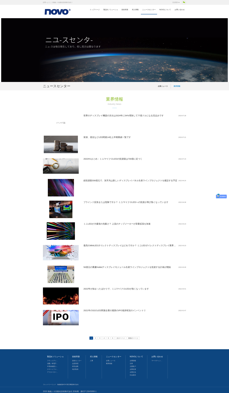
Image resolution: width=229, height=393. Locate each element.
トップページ (95, 10)
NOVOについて (165, 10)
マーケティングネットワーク (157, 361)
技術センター (76, 361)
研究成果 (75, 366)
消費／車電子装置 (53, 363)
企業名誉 (133, 369)
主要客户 (133, 366)
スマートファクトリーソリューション (53, 369)
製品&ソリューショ (110, 10)
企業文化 (133, 372)
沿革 (131, 363)
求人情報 (135, 10)
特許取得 (75, 369)
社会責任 (133, 375)
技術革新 (125, 10)
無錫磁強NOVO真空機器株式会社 (68, 384)
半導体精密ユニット (53, 366)
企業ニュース (163, 86)
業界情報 (177, 86)
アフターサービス (53, 372)
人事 (91, 361)
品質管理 (75, 363)
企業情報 (133, 361)
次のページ (121, 338)
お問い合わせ (180, 10)
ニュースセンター (149, 10)
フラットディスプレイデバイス (53, 361)
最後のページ (133, 338)
